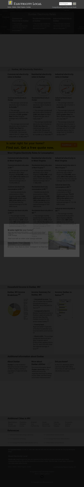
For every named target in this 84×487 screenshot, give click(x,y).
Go (74, 4)
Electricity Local (28, 3)
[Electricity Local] (11, 3)
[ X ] (76, 226)
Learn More (19, 244)
